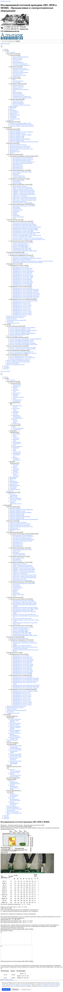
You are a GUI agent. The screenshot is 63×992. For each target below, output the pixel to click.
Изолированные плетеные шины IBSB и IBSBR (25, 229)
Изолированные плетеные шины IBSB (23, 231)
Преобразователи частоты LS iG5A (22, 305)
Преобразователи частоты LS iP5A (22, 309)
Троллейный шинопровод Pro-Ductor (22, 163)
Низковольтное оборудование (20, 57)
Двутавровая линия (15, 151)
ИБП (14, 79)
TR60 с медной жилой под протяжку (22, 187)
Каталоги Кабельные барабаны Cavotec (20, 329)
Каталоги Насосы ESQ (13, 363)
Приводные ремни (18, 93)
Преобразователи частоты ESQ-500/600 (23, 271)
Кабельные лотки (17, 59)
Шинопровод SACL (18, 166)
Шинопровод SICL (18, 167)
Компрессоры (13, 113)
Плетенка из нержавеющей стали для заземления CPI (27, 235)
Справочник (10, 120)
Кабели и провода (17, 58)
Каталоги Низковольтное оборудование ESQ (21, 352)
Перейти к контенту (6, 1)
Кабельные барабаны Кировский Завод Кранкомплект (24, 141)
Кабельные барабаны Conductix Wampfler (20, 134)
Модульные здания (15, 114)
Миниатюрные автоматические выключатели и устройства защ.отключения (33, 261)
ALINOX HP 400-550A (19, 176)
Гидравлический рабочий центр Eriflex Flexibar (25, 228)
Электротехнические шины (20, 63)
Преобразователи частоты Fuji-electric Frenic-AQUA (26, 293)
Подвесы (15, 214)
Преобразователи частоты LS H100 (22, 314)
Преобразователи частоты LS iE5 (21, 302)
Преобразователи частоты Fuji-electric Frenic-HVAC (26, 295)
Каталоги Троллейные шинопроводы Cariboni (22, 340)
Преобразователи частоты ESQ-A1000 (23, 275)
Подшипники (16, 76)
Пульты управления (18, 102)
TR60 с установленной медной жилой (23, 189)
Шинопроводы (14, 106)
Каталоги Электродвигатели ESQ (15, 364)
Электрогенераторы (18, 81)
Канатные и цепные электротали (21, 105)
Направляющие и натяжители (21, 89)
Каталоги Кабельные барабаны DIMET (20, 331)
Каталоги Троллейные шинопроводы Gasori (21, 341)
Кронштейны (16, 215)
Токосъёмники (17, 181)
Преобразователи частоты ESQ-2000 (22, 283)
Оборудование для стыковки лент (22, 96)
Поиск (18, 41)
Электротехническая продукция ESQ (16, 320)
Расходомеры (13, 116)
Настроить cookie (25, 989)
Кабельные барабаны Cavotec (17, 133)
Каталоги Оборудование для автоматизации (18, 361)
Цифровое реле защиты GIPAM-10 (22, 259)
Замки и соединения (18, 86)
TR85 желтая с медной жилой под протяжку (24, 198)
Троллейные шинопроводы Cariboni (22, 171)
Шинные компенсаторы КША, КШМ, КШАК (25, 251)
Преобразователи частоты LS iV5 (21, 310)
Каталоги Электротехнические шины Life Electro (23, 349)
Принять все (6, 989)
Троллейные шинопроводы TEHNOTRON (24, 205)
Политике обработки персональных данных (48, 986)
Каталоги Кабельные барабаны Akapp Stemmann (22, 327)
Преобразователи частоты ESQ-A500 (22, 272)
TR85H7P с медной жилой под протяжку (23, 193)
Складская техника (15, 119)
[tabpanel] (31, 826)
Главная (6, 49)
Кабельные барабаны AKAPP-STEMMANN (21, 132)
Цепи (14, 91)
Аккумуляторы (17, 82)
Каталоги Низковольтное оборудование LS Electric (23, 353)
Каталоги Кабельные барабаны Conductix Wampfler (23, 330)
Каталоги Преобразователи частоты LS (20, 359)
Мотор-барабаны (17, 92)
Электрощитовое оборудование (21, 65)
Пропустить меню (5, 43)
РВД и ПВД (13, 107)
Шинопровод (16, 207)
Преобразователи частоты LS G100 (22, 313)
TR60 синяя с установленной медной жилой (24, 197)
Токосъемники (17, 208)
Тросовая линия (14, 150)
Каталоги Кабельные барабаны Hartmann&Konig (22, 333)
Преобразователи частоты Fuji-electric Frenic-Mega (26, 296)
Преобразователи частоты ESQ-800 (22, 279)
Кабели (12, 153)
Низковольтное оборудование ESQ (19, 254)
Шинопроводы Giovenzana (20, 186)
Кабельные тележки (18, 100)
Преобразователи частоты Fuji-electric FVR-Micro (26, 291)
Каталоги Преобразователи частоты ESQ (20, 356)
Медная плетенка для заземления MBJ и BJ (24, 234)
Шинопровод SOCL (18, 168)
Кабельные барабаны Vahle (17, 140)
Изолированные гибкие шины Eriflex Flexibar (25, 225)
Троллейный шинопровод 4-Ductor (22, 160)
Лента (14, 218)
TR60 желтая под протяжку (20, 196)
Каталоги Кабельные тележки (14, 336)
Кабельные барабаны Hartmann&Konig (20, 139)
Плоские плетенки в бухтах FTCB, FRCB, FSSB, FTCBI (27, 238)
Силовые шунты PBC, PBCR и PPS (22, 236)
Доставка (6, 366)
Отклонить (15, 989)
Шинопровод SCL (18, 164)
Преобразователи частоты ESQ (21, 267)
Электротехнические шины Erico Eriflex (23, 223)
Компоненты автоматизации (20, 72)
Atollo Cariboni (17, 173)
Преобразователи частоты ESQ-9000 (22, 285)
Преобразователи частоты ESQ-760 (22, 274)
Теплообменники (14, 112)
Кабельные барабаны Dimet (17, 137)
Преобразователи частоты (20, 68)
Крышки (15, 212)
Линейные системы (18, 71)
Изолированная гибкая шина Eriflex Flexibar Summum (27, 227)
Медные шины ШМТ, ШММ (20, 246)
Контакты (6, 368)
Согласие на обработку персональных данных (22, 126)
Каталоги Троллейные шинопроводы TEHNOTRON (23, 344)
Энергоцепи (13, 117)
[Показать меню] (1, 45)
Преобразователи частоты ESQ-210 (22, 269)
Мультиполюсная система (19, 201)
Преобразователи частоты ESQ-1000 (22, 281)
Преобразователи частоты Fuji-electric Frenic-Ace (25, 297)
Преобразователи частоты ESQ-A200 (22, 268)
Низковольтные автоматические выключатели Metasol (27, 258)
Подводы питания (17, 210)
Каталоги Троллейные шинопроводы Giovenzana (22, 343)
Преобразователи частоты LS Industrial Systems (25, 300)
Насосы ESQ (10, 321)
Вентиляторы (13, 110)
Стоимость (6, 367)
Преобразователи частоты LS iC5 (21, 303)
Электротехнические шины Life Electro (23, 242)
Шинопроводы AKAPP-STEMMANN (23, 157)
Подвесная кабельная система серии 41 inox (21, 149)
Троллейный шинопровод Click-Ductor (23, 159)
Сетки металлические (18, 95)
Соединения (16, 211)
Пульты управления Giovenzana (15, 317)
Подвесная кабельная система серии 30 (20, 146)
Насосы (12, 109)
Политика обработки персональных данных (21, 124)
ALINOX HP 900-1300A (19, 177)
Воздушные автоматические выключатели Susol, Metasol (28, 262)
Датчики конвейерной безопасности (22, 97)
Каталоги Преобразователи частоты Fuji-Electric (22, 357)
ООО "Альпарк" (11, 52)
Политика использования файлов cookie (20, 123)
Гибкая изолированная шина (20, 244)
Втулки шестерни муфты (19, 75)
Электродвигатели (18, 73)
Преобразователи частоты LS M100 (22, 312)
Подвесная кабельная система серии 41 (20, 147)
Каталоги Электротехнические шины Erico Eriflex (23, 347)
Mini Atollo (16, 174)
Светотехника (16, 61)
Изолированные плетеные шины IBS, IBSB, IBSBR (26, 232)
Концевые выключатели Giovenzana (16, 316)
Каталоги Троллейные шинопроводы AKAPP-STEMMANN (25, 339)
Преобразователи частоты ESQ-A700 (22, 278)
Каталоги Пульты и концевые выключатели (18, 360)
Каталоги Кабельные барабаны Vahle (19, 334)
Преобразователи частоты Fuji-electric (23, 288)
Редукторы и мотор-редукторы (21, 69)
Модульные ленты (18, 88)
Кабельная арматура (18, 62)
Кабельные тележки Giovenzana (18, 144)
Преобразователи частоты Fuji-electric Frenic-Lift (25, 292)
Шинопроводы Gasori (18, 180)
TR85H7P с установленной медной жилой (24, 194)
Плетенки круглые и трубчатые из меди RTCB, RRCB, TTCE (29, 239)
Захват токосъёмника (18, 217)
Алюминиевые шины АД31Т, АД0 (22, 249)
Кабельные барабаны (18, 103)
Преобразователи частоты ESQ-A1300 (23, 282)
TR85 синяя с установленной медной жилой (24, 200)
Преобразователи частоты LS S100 (22, 306)
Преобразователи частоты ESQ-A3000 (23, 276)
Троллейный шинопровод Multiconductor (23, 162)
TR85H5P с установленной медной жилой (24, 191)
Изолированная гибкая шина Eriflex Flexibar (24, 224)
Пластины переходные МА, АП (21, 245)
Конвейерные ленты (18, 85)
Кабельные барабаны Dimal (17, 136)
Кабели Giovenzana (12, 318)
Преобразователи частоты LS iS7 (21, 307)
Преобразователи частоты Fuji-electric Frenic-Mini (26, 289)
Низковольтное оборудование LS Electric (23, 257)
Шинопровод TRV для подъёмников (22, 202)
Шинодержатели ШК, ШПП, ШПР (22, 248)
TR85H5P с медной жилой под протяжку (23, 190)
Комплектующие (17, 183)
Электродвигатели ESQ (13, 323)
